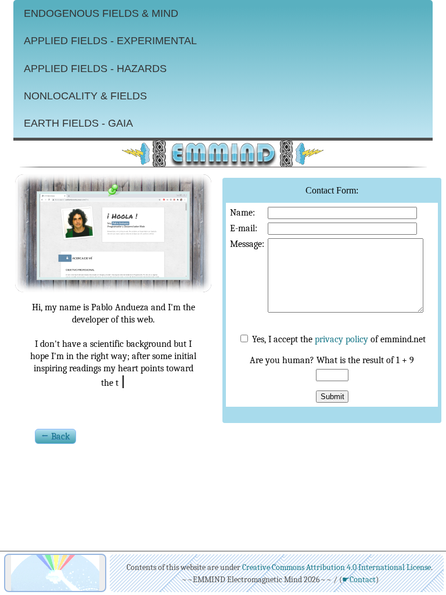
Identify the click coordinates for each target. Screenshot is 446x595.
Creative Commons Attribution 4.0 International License (336, 567)
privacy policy (341, 339)
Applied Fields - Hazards (95, 68)
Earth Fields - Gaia (78, 123)
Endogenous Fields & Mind (101, 13)
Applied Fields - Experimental (110, 40)
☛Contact (359, 580)
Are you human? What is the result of (332, 360)
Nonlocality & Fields (85, 96)
